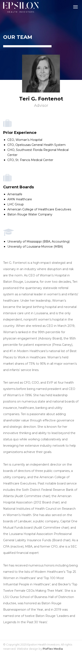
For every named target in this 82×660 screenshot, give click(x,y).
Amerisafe (14, 194)
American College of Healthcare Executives (39, 209)
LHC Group (15, 204)
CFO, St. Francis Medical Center (30, 160)
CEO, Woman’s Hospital (24, 140)
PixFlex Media (53, 648)
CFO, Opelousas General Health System (36, 145)
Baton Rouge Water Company (29, 214)
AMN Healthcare (19, 199)
